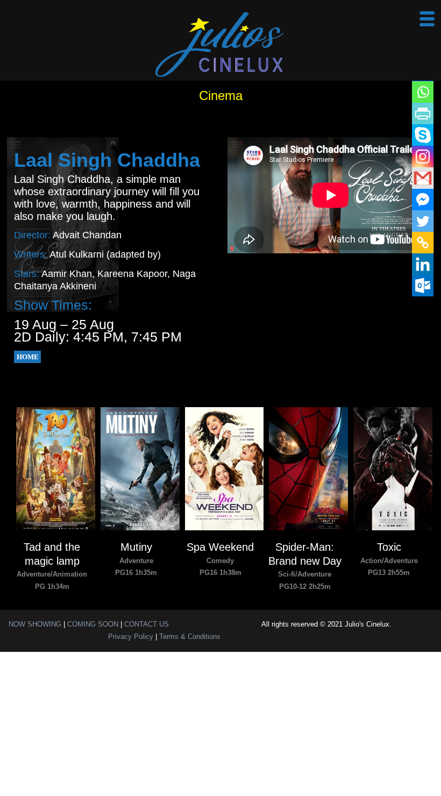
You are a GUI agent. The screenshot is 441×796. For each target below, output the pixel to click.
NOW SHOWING (35, 624)
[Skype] (422, 135)
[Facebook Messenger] (422, 199)
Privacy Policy (130, 636)
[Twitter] (422, 221)
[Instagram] (422, 156)
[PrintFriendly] (422, 113)
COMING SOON (92, 624)
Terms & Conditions (189, 636)
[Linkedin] (422, 264)
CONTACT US (146, 624)
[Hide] (431, 306)
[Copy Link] (422, 242)
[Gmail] (422, 178)
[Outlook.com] (422, 285)
